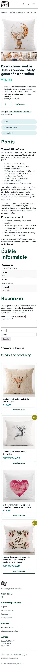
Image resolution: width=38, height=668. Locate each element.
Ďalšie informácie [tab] (10, 127)
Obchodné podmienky (9, 658)
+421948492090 (7, 627)
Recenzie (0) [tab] (8, 133)
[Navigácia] (34, 4)
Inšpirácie (5, 607)
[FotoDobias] (5, 4)
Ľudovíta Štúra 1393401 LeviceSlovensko (7, 643)
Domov (4, 12)
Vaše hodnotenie (8, 316)
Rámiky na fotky (7, 610)
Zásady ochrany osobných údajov (14, 654)
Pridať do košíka (20, 104)
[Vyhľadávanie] (23, 4)
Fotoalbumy (5, 614)
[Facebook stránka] (2, 597)
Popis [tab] (5, 122)
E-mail (4, 335)
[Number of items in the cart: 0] (29, 4)
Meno (3, 331)
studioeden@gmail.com (10, 631)
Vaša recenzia (7, 319)
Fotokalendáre (6, 617)
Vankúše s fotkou (16, 12)
